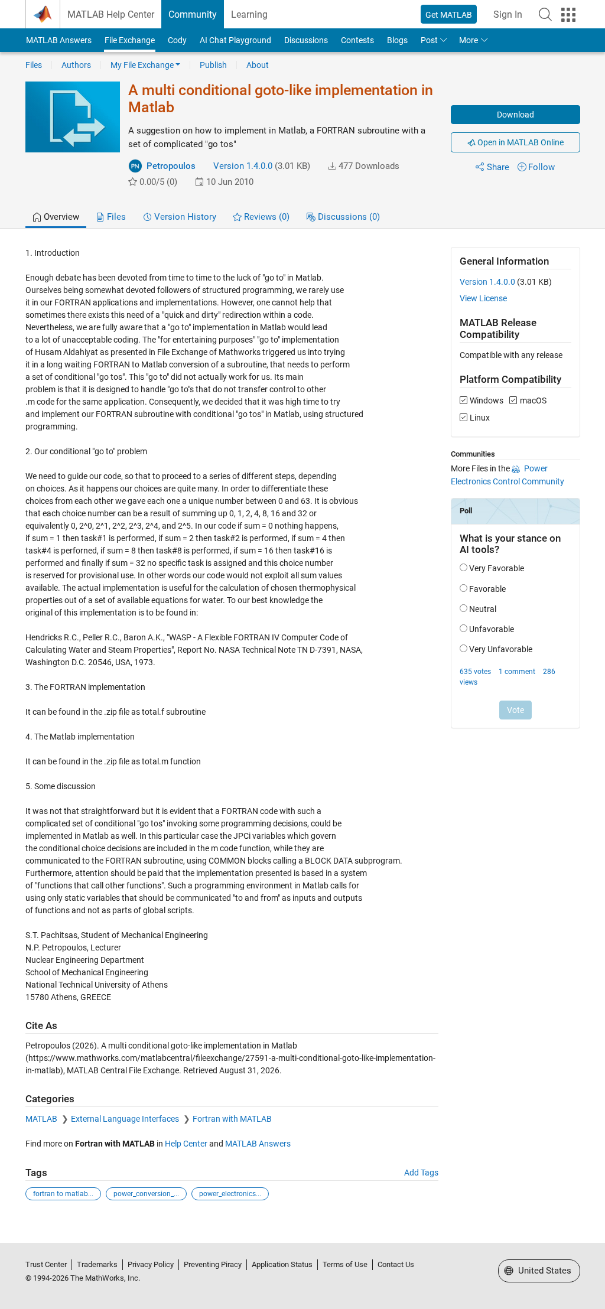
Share (498, 167)
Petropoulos (171, 166)
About (257, 65)
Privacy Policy (151, 1264)
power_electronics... (230, 1194)
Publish (213, 65)
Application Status (282, 1264)
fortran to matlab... (63, 1194)
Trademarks (97, 1264)
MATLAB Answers (59, 40)
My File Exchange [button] (142, 65)
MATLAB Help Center (110, 14)
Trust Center (46, 1264)
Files (33, 65)
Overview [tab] (60, 216)
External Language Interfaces (126, 1119)
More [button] (468, 40)
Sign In (507, 14)
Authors (76, 65)
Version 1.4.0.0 (242, 166)
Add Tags (421, 1172)
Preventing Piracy (213, 1264)
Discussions (306, 40)
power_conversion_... (146, 1194)
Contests (357, 40)
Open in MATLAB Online (520, 142)
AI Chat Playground (235, 40)
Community (192, 14)
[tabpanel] (302, 732)
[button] (545, 14)
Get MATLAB (448, 14)
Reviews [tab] (266, 216)
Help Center (186, 1143)
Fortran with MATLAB (232, 1119)
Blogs (397, 40)
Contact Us (396, 1264)
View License (483, 298)
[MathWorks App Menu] (568, 15)
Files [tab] (115, 216)
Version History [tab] (184, 216)
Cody (177, 40)
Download (515, 114)
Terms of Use (345, 1264)
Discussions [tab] (347, 216)
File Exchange (130, 40)
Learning (249, 14)
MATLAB (42, 1119)
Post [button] (429, 40)
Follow (541, 167)
